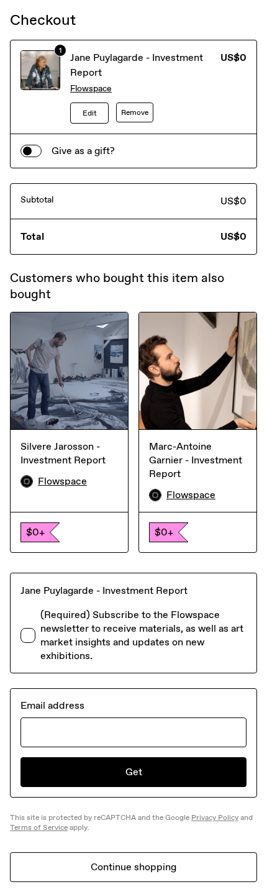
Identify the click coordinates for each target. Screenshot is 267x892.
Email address (52, 705)
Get (133, 772)
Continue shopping (133, 867)
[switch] (31, 151)
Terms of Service (39, 827)
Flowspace (91, 88)
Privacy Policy (214, 817)
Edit (90, 113)
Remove (134, 112)
